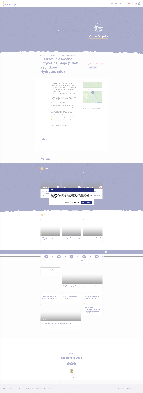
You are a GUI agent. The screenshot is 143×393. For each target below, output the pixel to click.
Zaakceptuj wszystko (86, 202)
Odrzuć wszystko (75, 202)
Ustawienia (67, 202)
